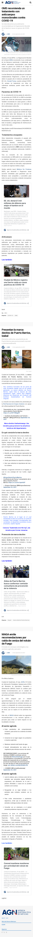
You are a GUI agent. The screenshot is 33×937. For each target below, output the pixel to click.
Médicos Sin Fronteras (23, 169)
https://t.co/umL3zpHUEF (16, 482)
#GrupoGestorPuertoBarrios (12, 477)
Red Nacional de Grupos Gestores (13, 404)
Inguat (9, 620)
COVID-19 (10, 315)
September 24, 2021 (9, 487)
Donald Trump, (11, 81)
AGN (8, 34)
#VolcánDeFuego (17, 757)
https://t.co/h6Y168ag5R (11, 413)
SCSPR (3, 924)
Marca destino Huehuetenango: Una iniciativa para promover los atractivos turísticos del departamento (16, 425)
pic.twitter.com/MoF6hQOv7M (18, 765)
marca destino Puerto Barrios (21, 620)
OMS (11, 60)
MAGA (12, 715)
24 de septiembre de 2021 (18, 34)
